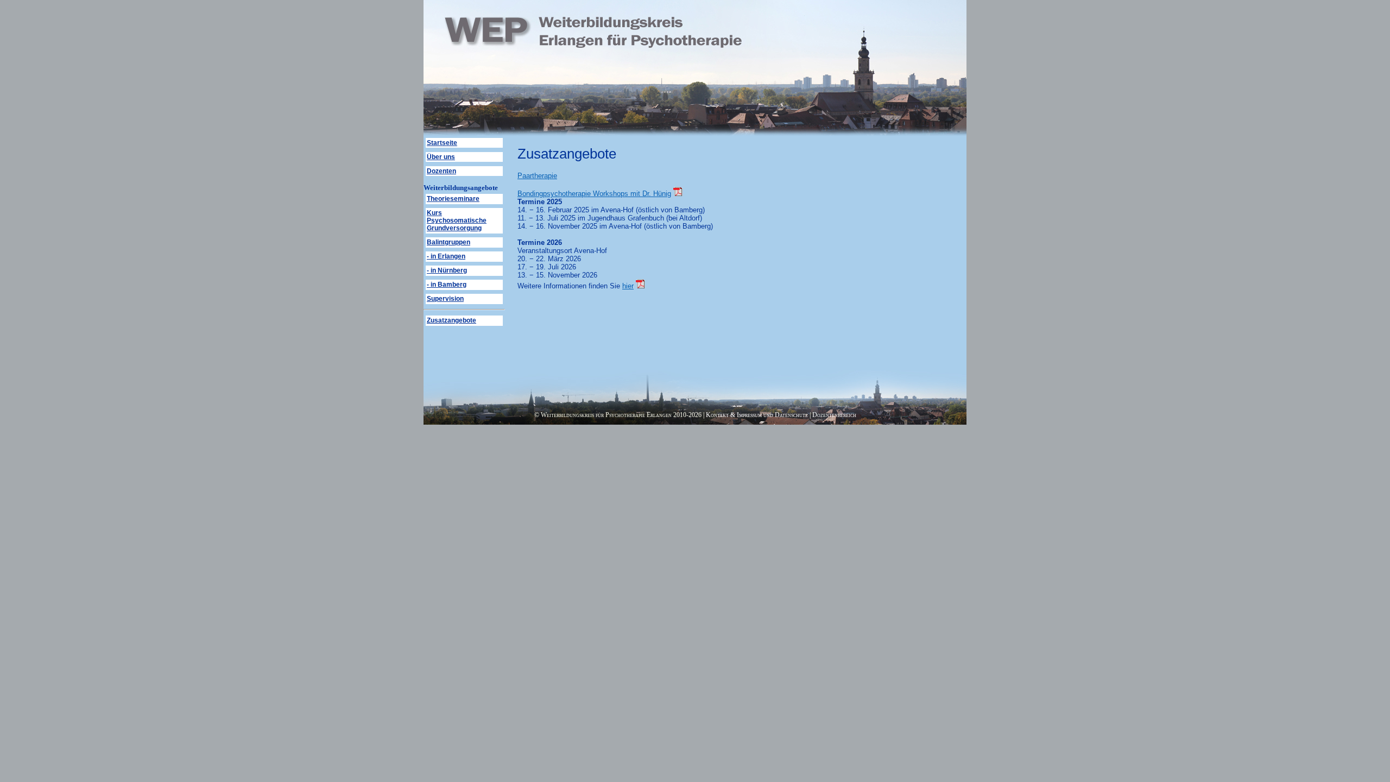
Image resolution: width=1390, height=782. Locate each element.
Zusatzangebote (451, 320)
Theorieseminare (453, 199)
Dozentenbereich (834, 415)
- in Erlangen (446, 256)
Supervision (445, 298)
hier (628, 286)
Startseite (442, 143)
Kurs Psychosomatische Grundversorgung (456, 220)
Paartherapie (537, 176)
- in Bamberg (446, 284)
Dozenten (441, 171)
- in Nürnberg (447, 270)
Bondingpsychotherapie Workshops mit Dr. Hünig (594, 194)
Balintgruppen (448, 242)
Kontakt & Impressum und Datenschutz (757, 415)
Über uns (441, 157)
